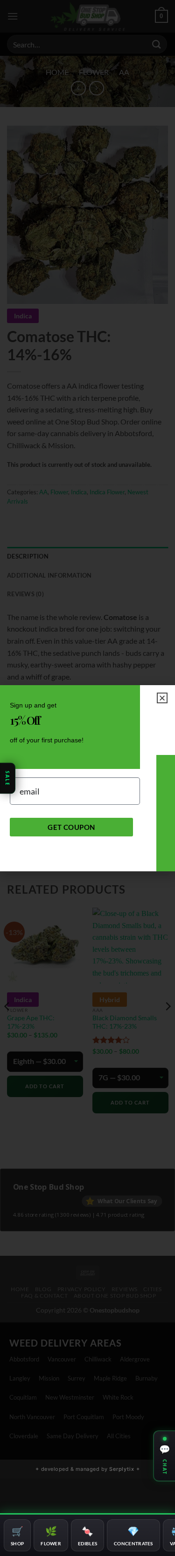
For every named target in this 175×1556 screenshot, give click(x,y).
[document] (87, 778)
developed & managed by (87, 1469)
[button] (162, 697)
